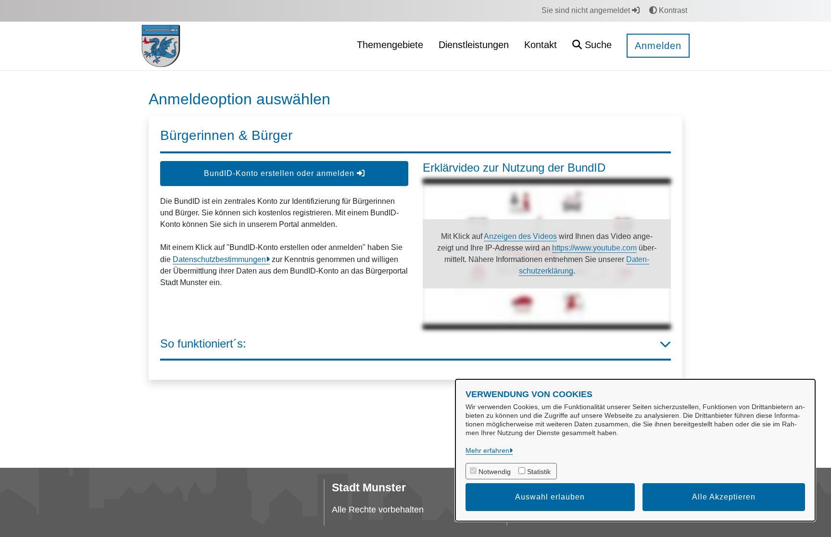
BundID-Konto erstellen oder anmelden (280, 173)
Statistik (539, 471)
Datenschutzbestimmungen (219, 259)
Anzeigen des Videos (520, 236)
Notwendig (494, 471)
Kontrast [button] (672, 10)
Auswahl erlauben (550, 497)
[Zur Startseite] (160, 45)
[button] (592, 46)
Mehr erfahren (487, 450)
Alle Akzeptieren (723, 497)
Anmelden (658, 45)
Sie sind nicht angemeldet (586, 10)
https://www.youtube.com (594, 248)
